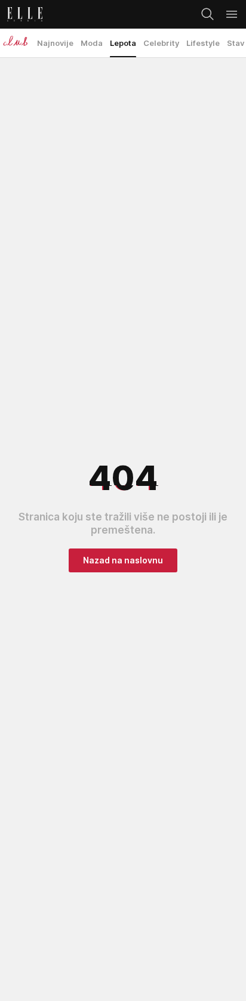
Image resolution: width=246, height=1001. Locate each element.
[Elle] (21, 14)
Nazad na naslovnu (123, 560)
